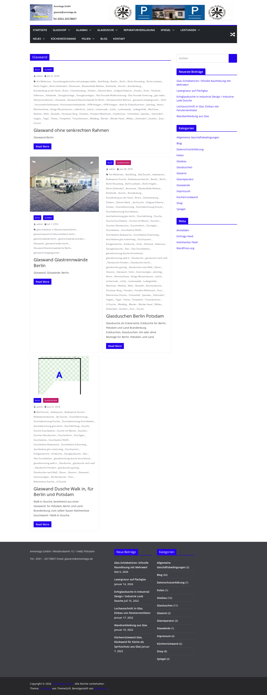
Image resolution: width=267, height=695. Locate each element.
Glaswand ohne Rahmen (118, 99)
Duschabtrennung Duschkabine (122, 211)
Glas (127, 248)
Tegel (46, 118)
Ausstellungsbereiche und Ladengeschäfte (74, 81)
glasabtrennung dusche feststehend (124, 253)
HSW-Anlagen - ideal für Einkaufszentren (123, 104)
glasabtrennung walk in (118, 257)
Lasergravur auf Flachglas (192, 90)
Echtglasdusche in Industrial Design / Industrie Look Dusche (131, 596)
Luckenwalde (124, 109)
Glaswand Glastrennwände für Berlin (85, 99)
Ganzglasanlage (66, 95)
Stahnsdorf (157, 113)
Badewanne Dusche (116, 179)
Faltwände (51, 95)
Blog (103, 38)
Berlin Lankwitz (154, 81)
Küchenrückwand (63, 38)
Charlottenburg (78, 90)
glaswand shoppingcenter (146, 99)
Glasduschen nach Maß (140, 267)
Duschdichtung (144, 216)
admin (40, 76)
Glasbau (82, 30)
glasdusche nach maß (156, 257)
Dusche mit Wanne (138, 220)
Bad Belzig (103, 81)
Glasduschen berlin (140, 262)
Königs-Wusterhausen (61, 109)
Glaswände (183, 185)
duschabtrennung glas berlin (120, 216)
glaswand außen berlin (57, 243)
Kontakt (119, 38)
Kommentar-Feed (187, 242)
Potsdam (83, 113)
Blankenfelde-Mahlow (93, 86)
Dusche (158, 216)
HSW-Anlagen (94, 104)
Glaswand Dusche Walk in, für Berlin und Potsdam (64, 491)
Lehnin (90, 109)
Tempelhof (64, 118)
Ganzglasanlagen (85, 95)
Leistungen (188, 30)
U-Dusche (111, 304)
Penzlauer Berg (69, 113)
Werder (104, 118)
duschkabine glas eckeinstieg (120, 239)
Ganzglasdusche (114, 248)
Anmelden (183, 230)
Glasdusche (105, 30)
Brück (65, 90)
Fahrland (155, 90)
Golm (163, 99)
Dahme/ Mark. (105, 90)
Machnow (153, 109)
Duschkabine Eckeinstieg (146, 234)
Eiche (146, 90)
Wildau (129, 118)
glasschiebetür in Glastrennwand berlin (56, 229)
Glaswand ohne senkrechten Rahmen (71, 130)
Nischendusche (153, 285)
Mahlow (38, 113)
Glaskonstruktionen (43, 99)
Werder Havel (117, 118)
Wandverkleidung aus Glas (193, 116)
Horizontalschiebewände (72, 104)
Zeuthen (152, 118)
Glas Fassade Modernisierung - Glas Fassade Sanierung (124, 95)
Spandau (145, 113)
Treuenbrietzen (80, 118)
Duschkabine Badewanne (119, 234)
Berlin (123, 81)
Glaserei (110, 271)
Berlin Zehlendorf (58, 86)
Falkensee (39, 95)
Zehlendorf (140, 118)
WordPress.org (185, 248)
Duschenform (137, 225)
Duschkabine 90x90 (131, 230)
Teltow (54, 118)
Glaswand (60, 99)
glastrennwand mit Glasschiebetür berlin (54, 234)
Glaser (157, 267)
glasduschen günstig (116, 267)
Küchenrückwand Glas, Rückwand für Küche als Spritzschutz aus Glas (129, 642)
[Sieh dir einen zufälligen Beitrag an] (232, 34)
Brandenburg (134, 86)
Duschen (154, 220)
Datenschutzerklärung (190, 149)
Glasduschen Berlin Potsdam (135, 316)
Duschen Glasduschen (117, 225)
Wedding (94, 118)
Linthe (113, 109)
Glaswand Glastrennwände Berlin (61, 262)
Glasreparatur (185, 179)
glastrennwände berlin (45, 238)
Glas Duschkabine (140, 248)
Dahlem (92, 90)
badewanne (158, 174)
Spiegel (166, 30)
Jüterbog (150, 104)
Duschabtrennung (125, 206)
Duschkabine (112, 230)
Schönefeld (133, 113)
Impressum (183, 191)
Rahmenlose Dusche (116, 295)
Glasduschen (123, 162)
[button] (68, 30)
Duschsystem (144, 239)
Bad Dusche (144, 174)
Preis (159, 290)
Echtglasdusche (114, 244)
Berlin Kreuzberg (136, 81)
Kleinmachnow (41, 109)
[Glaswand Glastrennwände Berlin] (64, 184)
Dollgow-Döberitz (123, 90)
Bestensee (74, 86)
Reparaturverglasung (139, 30)
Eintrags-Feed (185, 236)
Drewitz (138, 90)
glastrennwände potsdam (71, 238)
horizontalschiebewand (46, 104)
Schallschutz (119, 113)
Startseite (40, 30)
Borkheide (111, 86)
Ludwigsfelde (139, 109)
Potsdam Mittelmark (100, 113)
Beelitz (114, 81)
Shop (180, 203)
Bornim (122, 86)
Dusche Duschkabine (116, 220)
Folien (86, 38)
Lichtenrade (102, 109)
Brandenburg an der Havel (47, 90)
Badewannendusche (138, 179)
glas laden (159, 95)
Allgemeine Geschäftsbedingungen (198, 137)
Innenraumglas (143, 271)
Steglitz (37, 118)
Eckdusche (129, 244)
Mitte (46, 113)
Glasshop (59, 30)
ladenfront (79, 109)
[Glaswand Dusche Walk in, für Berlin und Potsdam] (64, 375)
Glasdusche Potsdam (118, 262)
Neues (37, 38)
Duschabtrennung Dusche (149, 206)
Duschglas (151, 225)
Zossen (37, 123)
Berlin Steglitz (41, 86)
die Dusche (138, 202)
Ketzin (160, 104)
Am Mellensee (44, 81)
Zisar (161, 118)
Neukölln (55, 113)
